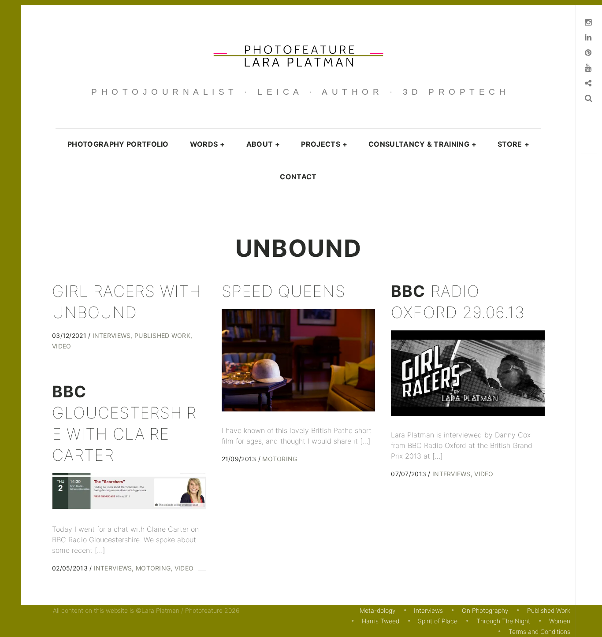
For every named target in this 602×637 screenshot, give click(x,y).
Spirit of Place (437, 621)
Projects (324, 144)
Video (483, 474)
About (263, 144)
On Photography (485, 610)
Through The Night (503, 621)
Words (207, 144)
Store (513, 144)
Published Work (162, 335)
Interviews (112, 335)
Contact (298, 176)
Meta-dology (377, 610)
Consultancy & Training (422, 144)
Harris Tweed (380, 621)
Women (559, 621)
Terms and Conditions (539, 631)
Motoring (279, 459)
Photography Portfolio (118, 144)
